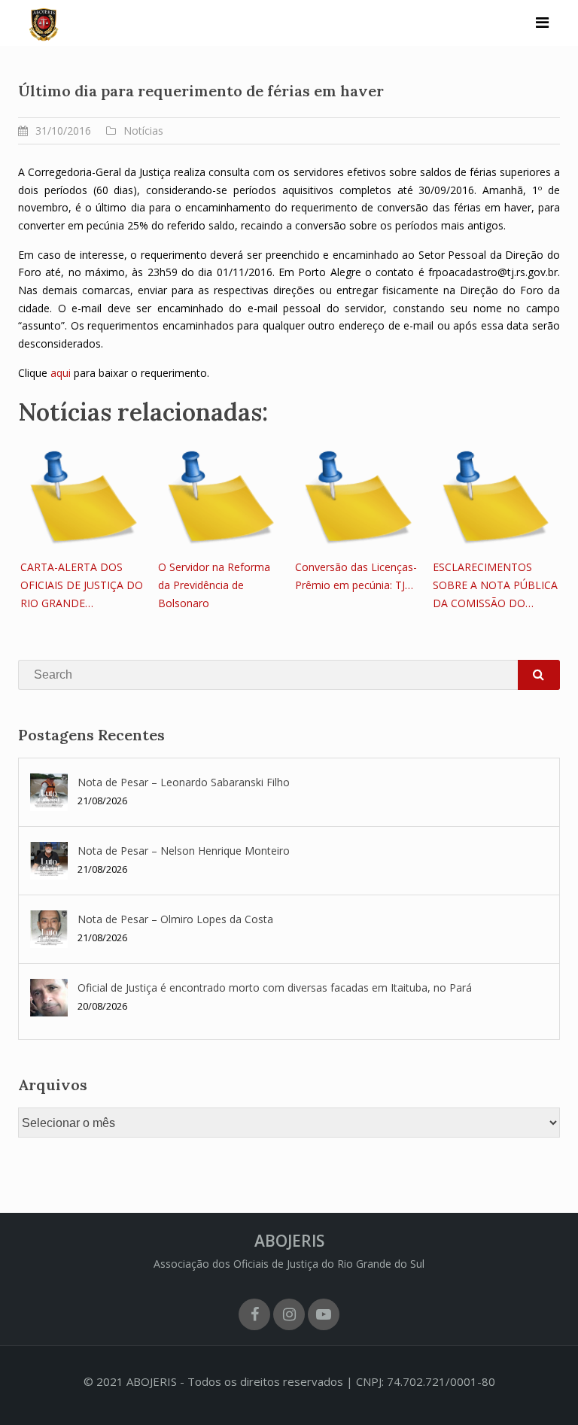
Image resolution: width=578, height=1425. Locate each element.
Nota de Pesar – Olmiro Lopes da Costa (175, 919)
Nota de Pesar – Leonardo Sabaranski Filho (184, 782)
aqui (62, 373)
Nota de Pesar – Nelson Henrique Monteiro (184, 850)
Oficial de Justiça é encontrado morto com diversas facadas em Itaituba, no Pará (275, 987)
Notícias (143, 130)
